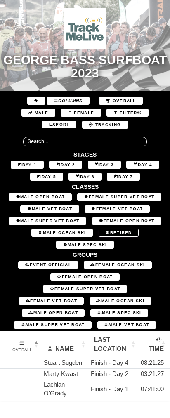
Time (156, 348)
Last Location (110, 344)
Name (64, 348)
